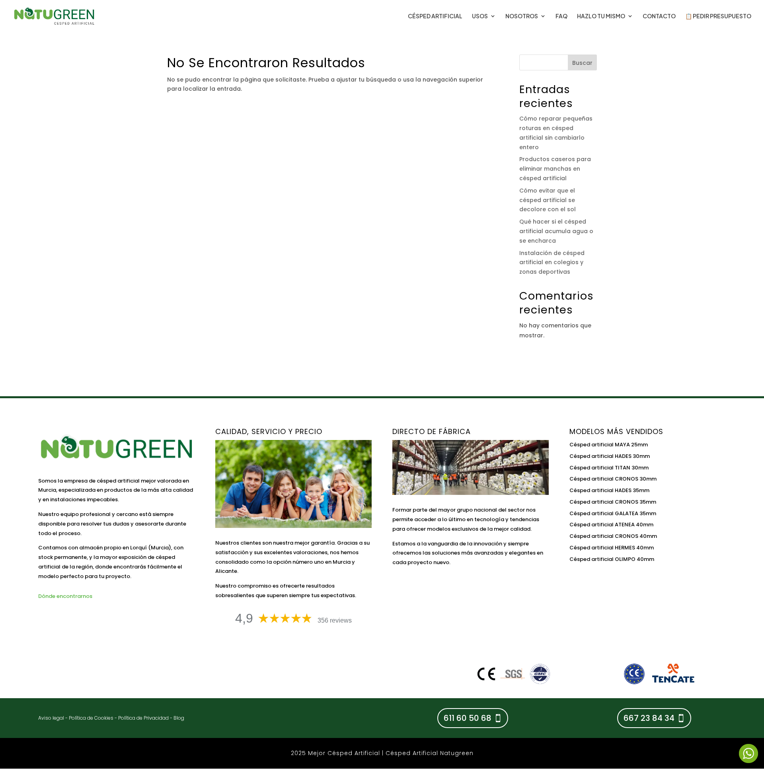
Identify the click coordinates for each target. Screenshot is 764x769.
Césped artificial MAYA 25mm (608, 444)
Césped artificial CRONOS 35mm (612, 502)
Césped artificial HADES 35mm (609, 490)
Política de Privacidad (143, 717)
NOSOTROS (521, 16)
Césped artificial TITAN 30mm (609, 467)
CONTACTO (659, 16)
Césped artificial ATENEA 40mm (611, 524)
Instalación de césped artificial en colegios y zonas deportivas (552, 262)
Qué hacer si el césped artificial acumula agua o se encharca (556, 231)
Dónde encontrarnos (65, 596)
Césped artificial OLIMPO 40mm (611, 559)
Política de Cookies (91, 717)
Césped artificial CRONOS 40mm (613, 536)
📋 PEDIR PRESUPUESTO (718, 16)
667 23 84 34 (649, 718)
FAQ (561, 16)
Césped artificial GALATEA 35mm (612, 513)
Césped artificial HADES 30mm (609, 456)
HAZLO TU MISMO (601, 16)
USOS (480, 16)
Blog (178, 717)
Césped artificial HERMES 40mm (611, 547)
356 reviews (335, 620)
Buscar (582, 63)
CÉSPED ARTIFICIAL (435, 16)
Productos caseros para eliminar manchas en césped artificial (555, 168)
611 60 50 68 (467, 718)
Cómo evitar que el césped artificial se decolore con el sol (547, 200)
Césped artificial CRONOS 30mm (613, 479)
